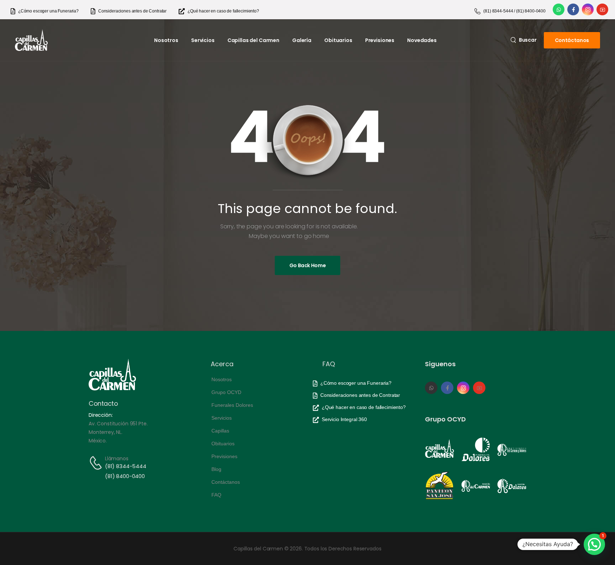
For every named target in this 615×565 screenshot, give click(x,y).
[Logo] (31, 40)
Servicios (203, 40)
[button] (594, 544)
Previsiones (379, 40)
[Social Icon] (558, 9)
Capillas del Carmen (253, 40)
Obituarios (338, 40)
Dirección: (101, 415)
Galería (301, 40)
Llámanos (116, 458)
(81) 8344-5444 (125, 466)
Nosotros (166, 40)
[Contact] (97, 463)
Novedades (422, 40)
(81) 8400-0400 (125, 476)
